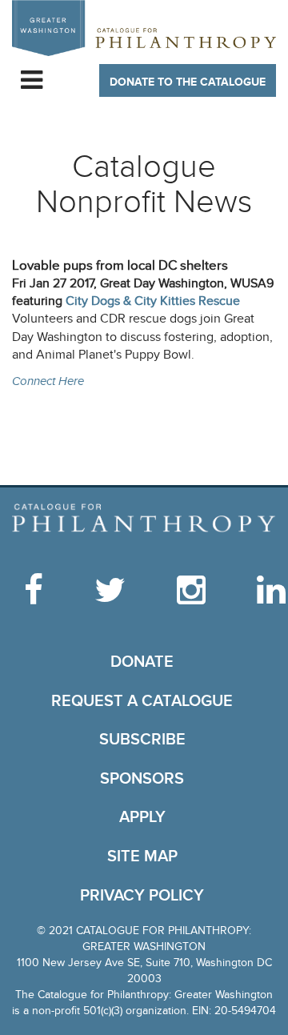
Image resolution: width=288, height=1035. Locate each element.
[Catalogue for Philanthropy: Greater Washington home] (144, 28)
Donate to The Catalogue (188, 82)
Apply (142, 817)
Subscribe (142, 739)
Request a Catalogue (142, 701)
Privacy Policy (142, 895)
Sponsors (142, 778)
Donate (142, 662)
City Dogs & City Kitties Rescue (153, 301)
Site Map (142, 856)
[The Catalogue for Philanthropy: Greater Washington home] (144, 518)
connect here (48, 381)
